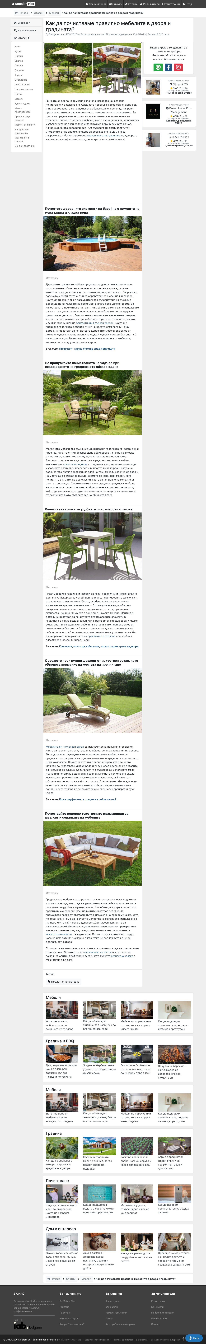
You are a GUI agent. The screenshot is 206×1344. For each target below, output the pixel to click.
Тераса (19, 75)
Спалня (19, 60)
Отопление (21, 79)
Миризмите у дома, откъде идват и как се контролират (135, 1209)
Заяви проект (97, 4)
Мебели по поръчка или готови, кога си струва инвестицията (136, 1025)
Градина (19, 70)
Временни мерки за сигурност (165, 1340)
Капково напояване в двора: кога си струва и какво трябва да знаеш (136, 1160)
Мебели (19, 98)
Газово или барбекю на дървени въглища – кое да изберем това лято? (135, 1069)
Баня (17, 46)
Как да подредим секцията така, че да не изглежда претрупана (173, 1025)
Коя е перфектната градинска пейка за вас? (87, 799)
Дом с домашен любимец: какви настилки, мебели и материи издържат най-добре (98, 1260)
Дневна (19, 56)
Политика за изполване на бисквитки (130, 1340)
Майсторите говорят (22, 139)
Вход (188, 4)
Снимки (117, 4)
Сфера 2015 (180, 84)
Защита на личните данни (97, 1340)
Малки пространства (23, 110)
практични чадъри (75, 464)
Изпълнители (151, 4)
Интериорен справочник (21, 131)
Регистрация (171, 4)
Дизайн (19, 94)
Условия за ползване (71, 1340)
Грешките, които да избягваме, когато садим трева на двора (98, 646)
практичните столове (101, 636)
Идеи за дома (22, 103)
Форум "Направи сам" (72, 1324)
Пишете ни (65, 1312)
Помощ (109, 1318)
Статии (132, 4)
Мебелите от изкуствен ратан (65, 746)
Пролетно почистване (64, 981)
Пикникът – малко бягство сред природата (87, 348)
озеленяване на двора (97, 952)
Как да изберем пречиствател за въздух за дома (173, 1208)
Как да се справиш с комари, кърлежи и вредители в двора (59, 1164)
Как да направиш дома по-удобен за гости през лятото (136, 1257)
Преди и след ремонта (22, 118)
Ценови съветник (24, 145)
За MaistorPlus (67, 1301)
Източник (52, 278)
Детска (19, 65)
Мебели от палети (25, 124)
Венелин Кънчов (179, 137)
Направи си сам (24, 89)
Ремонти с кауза (69, 1318)
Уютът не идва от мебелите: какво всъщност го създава (59, 1025)
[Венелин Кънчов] (153, 140)
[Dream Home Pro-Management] (153, 111)
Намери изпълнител (116, 1312)
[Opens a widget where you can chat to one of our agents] (194, 1338)
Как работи (111, 1306)
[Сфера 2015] (153, 87)
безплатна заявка (122, 956)
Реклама (64, 1306)
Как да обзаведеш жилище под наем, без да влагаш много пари (99, 1024)
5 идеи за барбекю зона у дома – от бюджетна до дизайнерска (99, 1069)
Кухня (18, 51)
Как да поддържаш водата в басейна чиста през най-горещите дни (98, 1208)
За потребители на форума (120, 1324)
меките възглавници (59, 934)
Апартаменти (22, 84)
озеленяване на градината (104, 135)
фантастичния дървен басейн (94, 323)
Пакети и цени (159, 1318)
